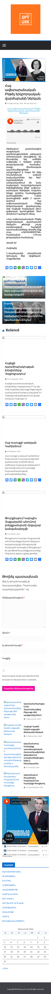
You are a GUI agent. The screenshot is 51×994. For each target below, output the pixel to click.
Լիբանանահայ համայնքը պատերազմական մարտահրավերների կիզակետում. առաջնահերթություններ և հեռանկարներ (34, 753)
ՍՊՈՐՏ (5, 916)
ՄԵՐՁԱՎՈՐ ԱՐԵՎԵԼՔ (13, 903)
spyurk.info (25, 989)
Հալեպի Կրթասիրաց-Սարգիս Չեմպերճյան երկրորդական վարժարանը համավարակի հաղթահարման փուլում (23, 311)
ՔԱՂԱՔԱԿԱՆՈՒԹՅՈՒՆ (13, 921)
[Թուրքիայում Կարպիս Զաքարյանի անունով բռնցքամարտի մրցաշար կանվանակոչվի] (23, 492)
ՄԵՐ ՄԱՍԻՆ (8, 898)
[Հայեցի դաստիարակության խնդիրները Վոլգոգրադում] (23, 337)
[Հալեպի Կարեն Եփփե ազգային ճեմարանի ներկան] (12, 731)
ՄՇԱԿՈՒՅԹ (7, 912)
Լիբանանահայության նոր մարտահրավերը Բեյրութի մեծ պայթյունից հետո (34, 709)
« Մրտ (5, 968)
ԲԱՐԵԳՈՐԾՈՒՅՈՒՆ (11, 872)
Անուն (6, 632)
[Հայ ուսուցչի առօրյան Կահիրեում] (23, 417)
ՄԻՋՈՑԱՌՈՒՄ (9, 907)
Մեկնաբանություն (13, 597)
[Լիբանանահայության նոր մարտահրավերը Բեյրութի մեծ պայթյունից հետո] (12, 711)
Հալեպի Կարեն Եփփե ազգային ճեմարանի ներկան (33, 729)
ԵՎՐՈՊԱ (6, 881)
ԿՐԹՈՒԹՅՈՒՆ (9, 885)
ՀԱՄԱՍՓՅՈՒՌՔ (10, 890)
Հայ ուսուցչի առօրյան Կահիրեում (21, 444)
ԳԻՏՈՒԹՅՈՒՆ (9, 876)
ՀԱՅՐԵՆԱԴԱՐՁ (10, 894)
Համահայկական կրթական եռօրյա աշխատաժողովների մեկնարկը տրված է (23, 288)
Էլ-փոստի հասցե (12, 645)
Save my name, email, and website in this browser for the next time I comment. (20, 677)
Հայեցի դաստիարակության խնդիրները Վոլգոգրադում (19, 368)
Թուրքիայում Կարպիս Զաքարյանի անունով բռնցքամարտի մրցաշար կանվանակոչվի (23, 523)
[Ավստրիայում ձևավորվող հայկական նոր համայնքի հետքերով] (12, 781)
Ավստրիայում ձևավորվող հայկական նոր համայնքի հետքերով (34, 779)
